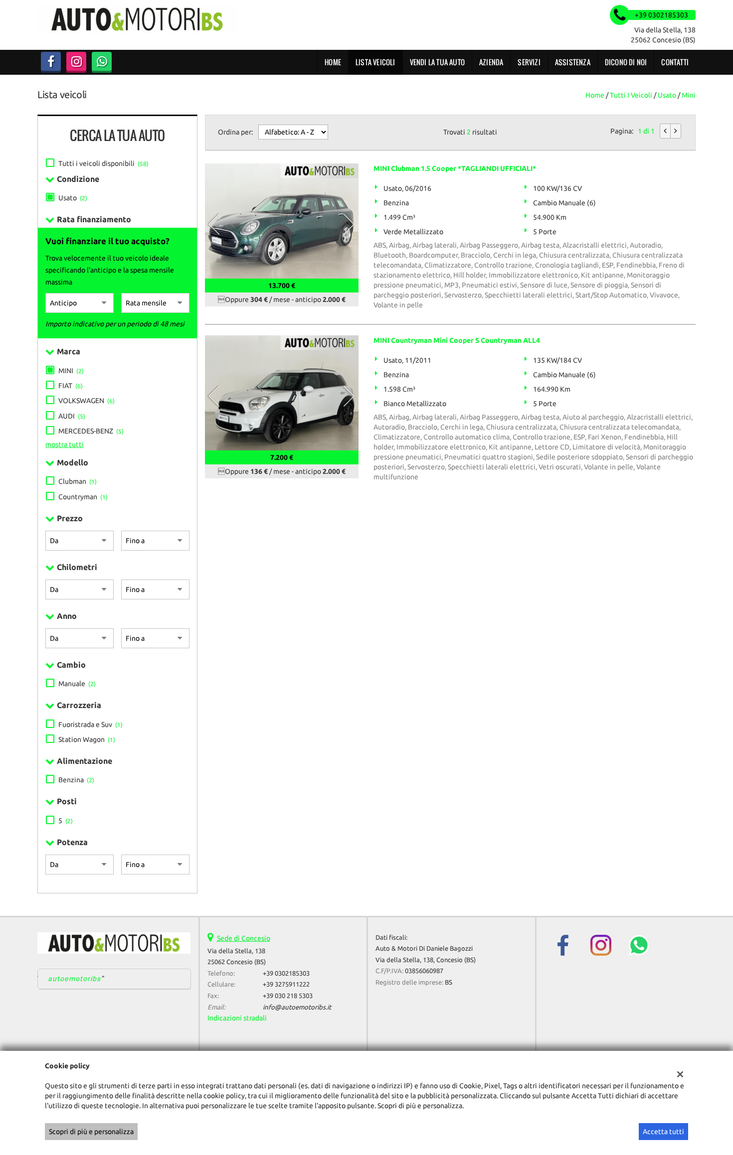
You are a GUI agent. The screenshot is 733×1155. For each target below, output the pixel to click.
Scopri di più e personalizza (91, 1132)
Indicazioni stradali (237, 1018)
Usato (72, 198)
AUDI (71, 416)
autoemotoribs (74, 979)
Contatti (675, 62)
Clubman (77, 481)
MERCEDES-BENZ (91, 431)
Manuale (77, 684)
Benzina (76, 780)
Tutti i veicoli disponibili (103, 163)
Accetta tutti (663, 1132)
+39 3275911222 (286, 984)
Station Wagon (86, 739)
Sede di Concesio (243, 938)
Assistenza (572, 62)
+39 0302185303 (286, 973)
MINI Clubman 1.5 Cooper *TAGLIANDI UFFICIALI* (454, 168)
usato (667, 95)
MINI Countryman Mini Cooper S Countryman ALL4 (456, 340)
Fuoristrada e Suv (90, 724)
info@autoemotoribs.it (297, 1007)
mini (689, 95)
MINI (71, 371)
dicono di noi (626, 62)
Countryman (83, 497)
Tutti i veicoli (631, 95)
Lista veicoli (375, 62)
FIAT (70, 386)
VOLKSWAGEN (86, 401)
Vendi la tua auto (437, 62)
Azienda (491, 62)
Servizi (529, 62)
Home (333, 62)
